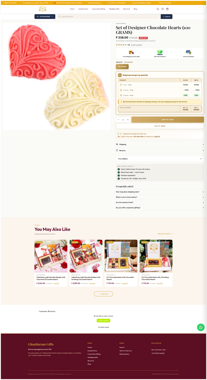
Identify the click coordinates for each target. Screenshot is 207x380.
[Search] (158, 9)
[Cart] (167, 9)
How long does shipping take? (160, 191)
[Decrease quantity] (118, 120)
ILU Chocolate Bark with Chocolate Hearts (120, 278)
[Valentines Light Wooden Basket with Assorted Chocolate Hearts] (50, 256)
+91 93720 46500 (157, 353)
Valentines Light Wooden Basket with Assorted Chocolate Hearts (50, 278)
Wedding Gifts (114, 9)
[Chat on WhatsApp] (201, 327)
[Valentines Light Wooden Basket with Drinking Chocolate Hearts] (86, 256)
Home (72, 9)
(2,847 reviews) (136, 45)
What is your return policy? (160, 197)
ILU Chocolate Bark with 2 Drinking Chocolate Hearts (155, 278)
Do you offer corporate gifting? (160, 207)
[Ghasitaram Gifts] (42, 9)
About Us (126, 9)
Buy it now (160, 126)
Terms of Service (125, 351)
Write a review (103, 320)
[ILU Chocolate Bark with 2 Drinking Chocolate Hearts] (156, 256)
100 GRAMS (122, 66)
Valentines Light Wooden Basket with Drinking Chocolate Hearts (85, 278)
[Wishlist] (162, 9)
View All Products (164, 234)
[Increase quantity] (127, 120)
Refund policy (124, 354)
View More (104, 294)
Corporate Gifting (98, 9)
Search (122, 347)
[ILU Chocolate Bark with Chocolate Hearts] (121, 256)
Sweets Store (83, 9)
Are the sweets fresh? (160, 202)
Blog (135, 9)
